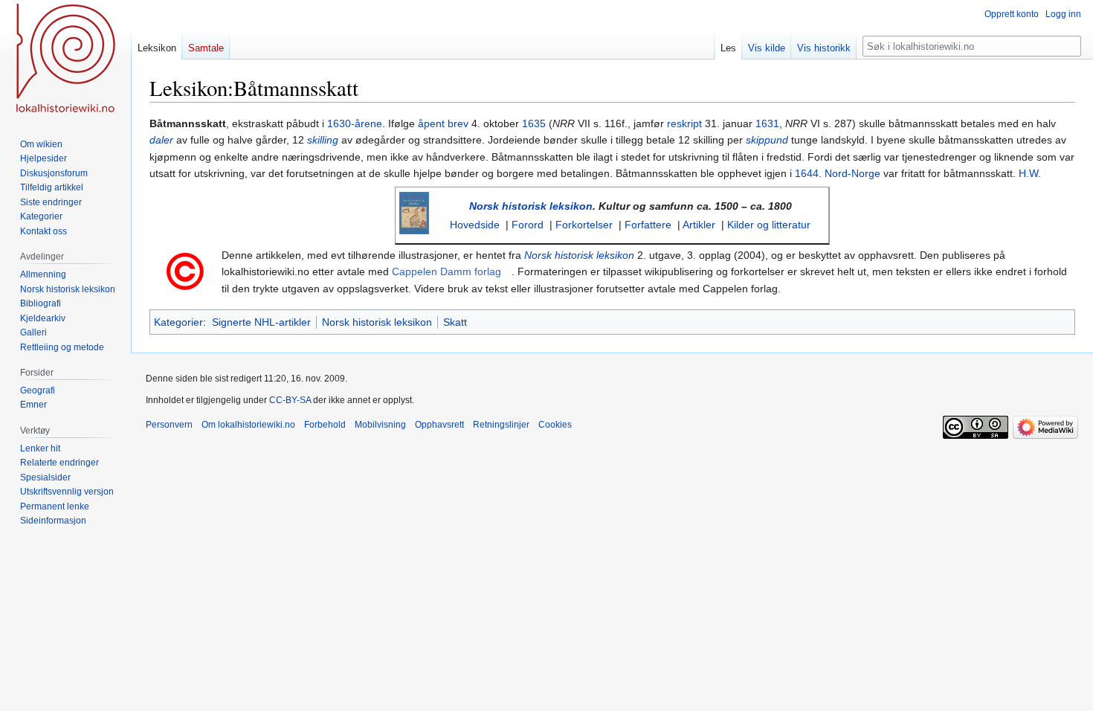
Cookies (555, 424)
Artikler (699, 225)
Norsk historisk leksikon (531, 206)
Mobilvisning (380, 424)
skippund (767, 140)
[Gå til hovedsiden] (65, 59)
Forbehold (325, 424)
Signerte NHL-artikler (261, 322)
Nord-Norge (852, 173)
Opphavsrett (439, 424)
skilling (322, 140)
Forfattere (648, 225)
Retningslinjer (501, 424)
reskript (684, 123)
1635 (534, 123)
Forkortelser (584, 225)
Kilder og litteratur (768, 225)
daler (161, 140)
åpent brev (443, 123)
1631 (767, 123)
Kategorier (178, 322)
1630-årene (354, 123)
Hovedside (475, 225)
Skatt (455, 322)
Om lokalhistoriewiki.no (248, 424)
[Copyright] (185, 271)
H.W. (1030, 173)
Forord (528, 225)
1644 (807, 173)
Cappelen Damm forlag (446, 271)
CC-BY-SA (290, 400)
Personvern (169, 424)
